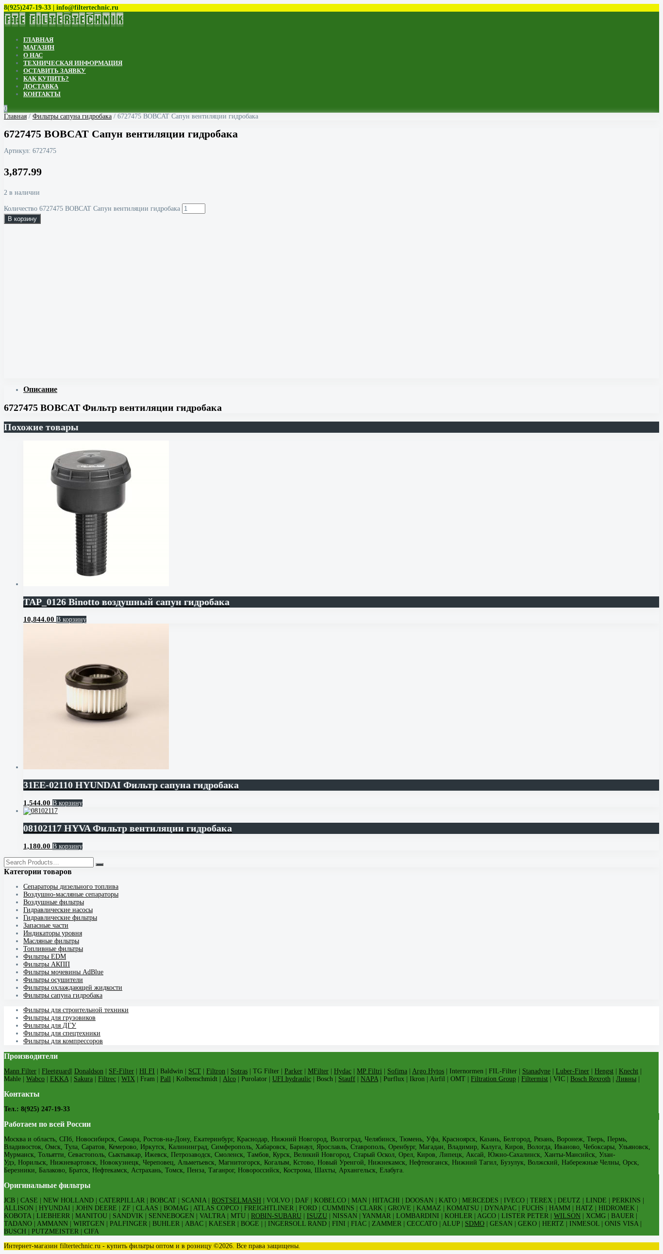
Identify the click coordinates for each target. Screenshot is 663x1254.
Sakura (83, 1079)
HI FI (147, 1071)
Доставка (40, 86)
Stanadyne (536, 1071)
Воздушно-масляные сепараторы (70, 894)
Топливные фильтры (53, 948)
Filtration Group (493, 1079)
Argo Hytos (428, 1071)
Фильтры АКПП (46, 964)
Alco (229, 1079)
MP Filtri (369, 1071)
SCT (194, 1071)
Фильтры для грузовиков (59, 1017)
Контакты (42, 94)
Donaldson (88, 1071)
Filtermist (534, 1079)
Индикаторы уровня (52, 933)
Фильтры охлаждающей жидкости (72, 987)
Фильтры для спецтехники (61, 1033)
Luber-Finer (572, 1071)
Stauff (346, 1079)
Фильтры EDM (44, 956)
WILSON (567, 1216)
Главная (38, 39)
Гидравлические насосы (58, 910)
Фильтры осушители (53, 979)
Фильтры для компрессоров (63, 1041)
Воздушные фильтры (53, 902)
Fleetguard (56, 1071)
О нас (33, 55)
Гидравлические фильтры (60, 917)
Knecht (628, 1071)
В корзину (22, 218)
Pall (165, 1079)
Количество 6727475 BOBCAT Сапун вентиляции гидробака (92, 208)
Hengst (604, 1071)
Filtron (215, 1071)
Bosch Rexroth (590, 1079)
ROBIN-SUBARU (276, 1216)
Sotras (239, 1071)
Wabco (35, 1079)
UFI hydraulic (291, 1079)
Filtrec (107, 1079)
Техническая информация (72, 63)
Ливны (626, 1079)
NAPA (369, 1079)
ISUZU (317, 1216)
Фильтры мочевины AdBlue (63, 972)
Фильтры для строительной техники (76, 1010)
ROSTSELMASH (236, 1200)
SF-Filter (121, 1071)
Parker (293, 1071)
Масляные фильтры (51, 941)
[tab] (341, 389)
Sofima (397, 1071)
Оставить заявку (54, 70)
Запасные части (45, 925)
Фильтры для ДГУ (49, 1025)
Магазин (38, 47)
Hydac (342, 1071)
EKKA (59, 1079)
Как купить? (46, 78)
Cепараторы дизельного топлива (70, 886)
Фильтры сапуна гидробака (72, 116)
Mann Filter (20, 1071)
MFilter (318, 1071)
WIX (128, 1079)
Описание (40, 389)
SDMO (474, 1223)
